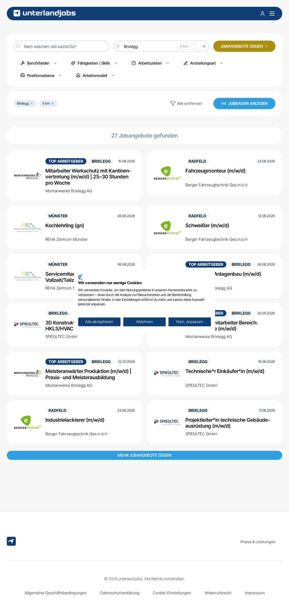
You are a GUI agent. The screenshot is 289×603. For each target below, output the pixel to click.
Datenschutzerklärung (119, 592)
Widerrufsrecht (218, 592)
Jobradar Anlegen (248, 103)
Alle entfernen (189, 103)
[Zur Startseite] (45, 13)
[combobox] (161, 46)
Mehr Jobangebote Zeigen (144, 455)
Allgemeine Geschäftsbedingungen (56, 592)
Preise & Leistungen (257, 541)
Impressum (255, 592)
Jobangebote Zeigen (241, 46)
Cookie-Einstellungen (172, 592)
